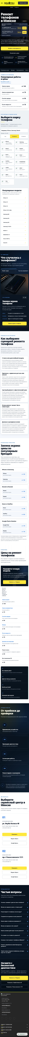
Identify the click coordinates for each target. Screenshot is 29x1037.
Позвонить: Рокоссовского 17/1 (14, 987)
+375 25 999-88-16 (6, 1005)
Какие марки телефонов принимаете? (11, 921)
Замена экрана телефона (14, 323)
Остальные (23, 136)
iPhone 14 (5, 197)
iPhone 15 (5, 202)
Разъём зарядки (6, 616)
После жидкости (6, 633)
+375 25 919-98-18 (6, 1012)
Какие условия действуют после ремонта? (12, 930)
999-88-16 (24, 32)
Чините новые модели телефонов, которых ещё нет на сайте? (12, 951)
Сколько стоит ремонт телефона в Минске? (12, 940)
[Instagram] (2, 1018)
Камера (4, 624)
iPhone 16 (5, 206)
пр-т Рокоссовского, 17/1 (7, 31)
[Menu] (2, 3)
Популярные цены (5, 70)
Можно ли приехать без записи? (9, 926)
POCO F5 (5, 242)
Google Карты (14, 843)
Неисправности (20, 70)
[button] (22, 1034)
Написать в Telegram (14, 582)
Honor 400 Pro (6, 238)
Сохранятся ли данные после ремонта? (11, 916)
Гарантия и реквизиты (6, 35)
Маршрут (19, 32)
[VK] (6, 1018)
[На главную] (6, 994)
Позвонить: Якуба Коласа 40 (14, 982)
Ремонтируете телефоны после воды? (11, 911)
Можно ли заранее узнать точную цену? (11, 907)
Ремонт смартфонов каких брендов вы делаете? (11, 945)
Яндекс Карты (14, 838)
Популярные (14, 136)
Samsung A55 (6, 214)
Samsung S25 (6, 222)
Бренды (13, 70)
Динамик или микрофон (8, 641)
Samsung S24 (6, 218)
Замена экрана (5, 599)
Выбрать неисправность (14, 48)
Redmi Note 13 (6, 234)
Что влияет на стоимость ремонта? (10, 935)
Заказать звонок (23, 2)
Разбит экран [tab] (5, 270)
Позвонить (14, 834)
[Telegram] (10, 1018)
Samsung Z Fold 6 (7, 226)
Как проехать (4, 1007)
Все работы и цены (6, 81)
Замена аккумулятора (7, 608)
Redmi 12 (5, 230)
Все (5, 136)
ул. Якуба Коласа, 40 (6, 27)
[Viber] (14, 1018)
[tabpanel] (14, 300)
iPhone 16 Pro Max (7, 210)
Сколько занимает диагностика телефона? (12, 902)
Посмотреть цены (14, 53)
